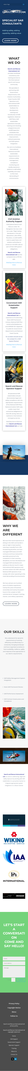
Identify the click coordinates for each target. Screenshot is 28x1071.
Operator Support (14, 1045)
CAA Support (14, 1039)
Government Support (14, 1042)
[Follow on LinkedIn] (15, 1059)
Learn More (10, 41)
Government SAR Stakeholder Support (14, 305)
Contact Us (14, 1054)
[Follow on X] (12, 1059)
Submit (20, 980)
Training (14, 1048)
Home (14, 1036)
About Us (14, 1051)
